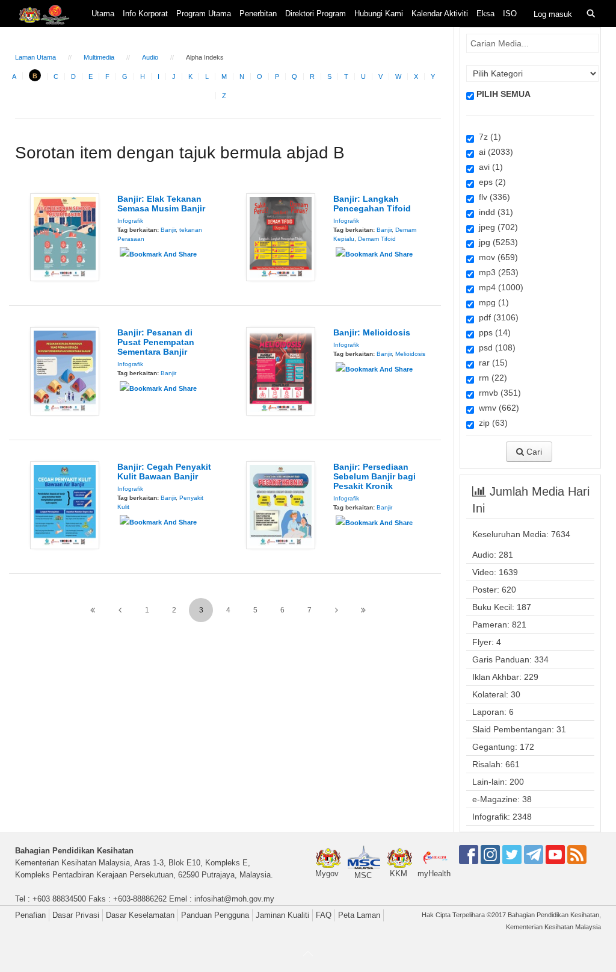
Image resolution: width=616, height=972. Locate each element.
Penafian (30, 915)
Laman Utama (35, 57)
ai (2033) (493, 152)
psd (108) (495, 347)
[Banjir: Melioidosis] (280, 370)
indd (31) (493, 212)
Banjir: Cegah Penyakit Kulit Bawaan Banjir (164, 471)
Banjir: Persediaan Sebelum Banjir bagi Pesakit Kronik (374, 476)
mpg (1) (491, 302)
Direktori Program (315, 13)
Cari (533, 451)
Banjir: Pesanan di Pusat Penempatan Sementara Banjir (155, 342)
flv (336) (492, 197)
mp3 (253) (496, 272)
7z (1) (487, 137)
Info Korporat (145, 13)
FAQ (323, 915)
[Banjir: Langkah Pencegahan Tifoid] (280, 236)
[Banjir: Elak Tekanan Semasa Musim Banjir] (64, 236)
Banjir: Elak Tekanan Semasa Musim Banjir (161, 203)
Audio (150, 57)
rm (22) (490, 377)
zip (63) (491, 423)
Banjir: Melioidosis (371, 332)
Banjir (168, 229)
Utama (102, 13)
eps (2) (490, 182)
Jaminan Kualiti (282, 915)
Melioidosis (410, 353)
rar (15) (491, 362)
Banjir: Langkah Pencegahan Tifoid (372, 203)
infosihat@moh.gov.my (234, 898)
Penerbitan (258, 13)
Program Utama (203, 13)
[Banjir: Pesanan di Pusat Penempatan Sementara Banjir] (64, 370)
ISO (510, 13)
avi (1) (488, 167)
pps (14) (492, 332)
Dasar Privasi (75, 915)
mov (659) (496, 257)
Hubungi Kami (378, 13)
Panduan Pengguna (215, 915)
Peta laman (359, 915)
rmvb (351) (497, 392)
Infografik (130, 220)
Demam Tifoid (377, 238)
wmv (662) (496, 408)
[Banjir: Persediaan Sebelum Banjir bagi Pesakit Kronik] (280, 504)
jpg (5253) (496, 242)
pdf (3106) (496, 317)
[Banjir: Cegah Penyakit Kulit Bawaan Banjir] (64, 504)
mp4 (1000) (498, 287)
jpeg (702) (496, 227)
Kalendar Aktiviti (439, 13)
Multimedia (99, 57)
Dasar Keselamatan (140, 915)
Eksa (485, 13)
